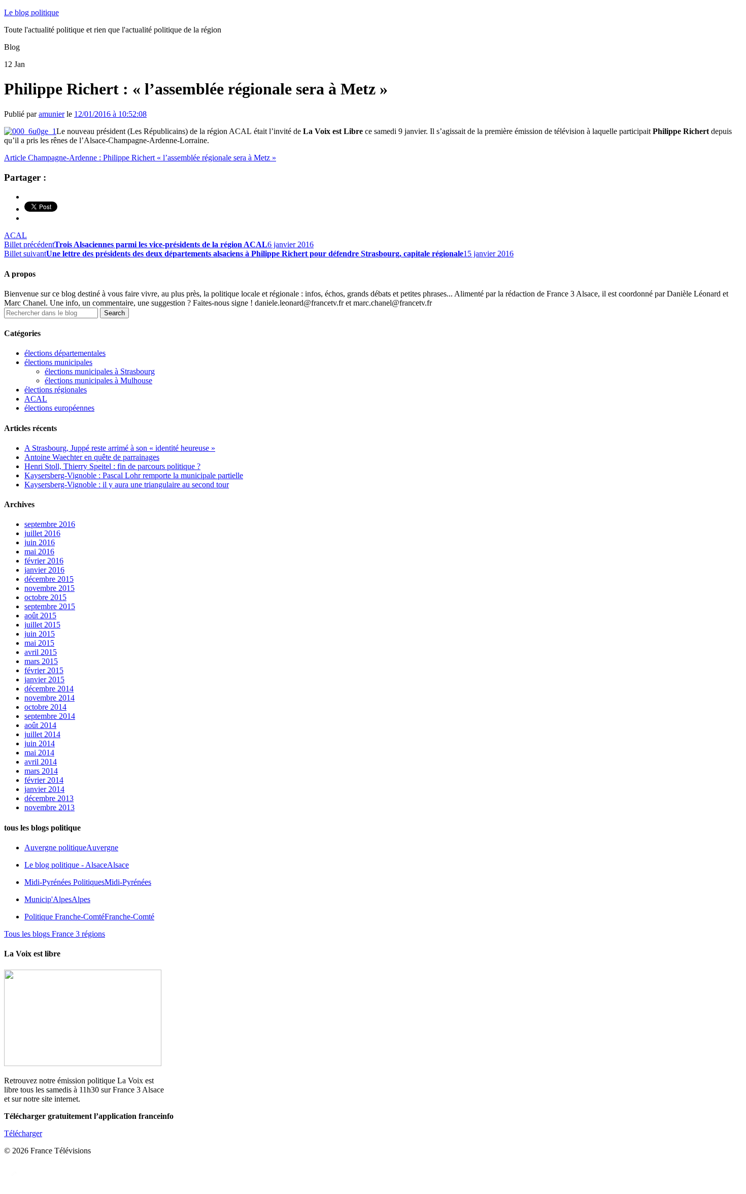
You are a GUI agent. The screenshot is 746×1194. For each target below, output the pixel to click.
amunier (51, 114)
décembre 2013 (49, 798)
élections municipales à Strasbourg (100, 371)
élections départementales (65, 353)
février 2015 (43, 670)
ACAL (15, 235)
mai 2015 (39, 643)
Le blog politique (31, 12)
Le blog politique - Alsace (76, 864)
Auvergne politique (71, 847)
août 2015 (40, 615)
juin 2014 (39, 743)
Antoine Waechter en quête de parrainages (91, 457)
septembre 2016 (49, 524)
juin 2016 (39, 542)
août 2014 (40, 725)
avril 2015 (40, 652)
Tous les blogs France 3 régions (54, 934)
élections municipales (58, 362)
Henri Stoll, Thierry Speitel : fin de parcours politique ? (112, 466)
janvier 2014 (44, 789)
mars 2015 (41, 661)
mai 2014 (39, 752)
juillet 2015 (42, 624)
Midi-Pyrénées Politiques (87, 882)
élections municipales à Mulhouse (98, 380)
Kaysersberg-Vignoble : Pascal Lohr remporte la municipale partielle (133, 475)
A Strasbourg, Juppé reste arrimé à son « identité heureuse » (119, 448)
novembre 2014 (49, 697)
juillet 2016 (42, 533)
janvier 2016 (44, 570)
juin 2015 (39, 633)
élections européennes (59, 408)
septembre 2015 (49, 606)
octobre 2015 (45, 597)
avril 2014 (40, 761)
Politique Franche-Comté (89, 916)
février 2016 (43, 560)
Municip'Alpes (57, 899)
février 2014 (43, 780)
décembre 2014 (49, 688)
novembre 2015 (49, 588)
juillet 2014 (42, 734)
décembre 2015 (49, 579)
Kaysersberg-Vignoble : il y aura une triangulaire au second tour (126, 484)
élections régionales (55, 389)
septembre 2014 (49, 716)
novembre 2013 (49, 807)
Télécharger (23, 1133)
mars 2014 (41, 771)
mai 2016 (39, 551)
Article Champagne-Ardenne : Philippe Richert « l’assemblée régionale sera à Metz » (140, 157)
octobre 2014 (45, 707)
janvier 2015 (44, 679)
